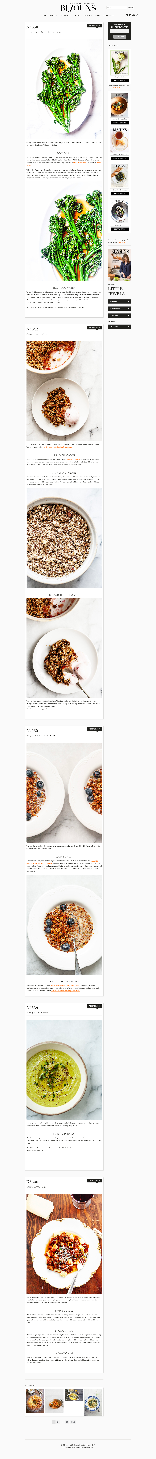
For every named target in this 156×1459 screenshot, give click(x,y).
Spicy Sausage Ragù (36, 1187)
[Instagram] (137, 15)
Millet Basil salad (79, 162)
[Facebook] (127, 15)
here (48, 1320)
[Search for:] (117, 7)
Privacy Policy (67, 1447)
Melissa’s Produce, (73, 459)
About (77, 15)
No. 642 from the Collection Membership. (58, 447)
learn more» (116, 87)
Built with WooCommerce (83, 1447)
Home (44, 15)
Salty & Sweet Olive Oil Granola (40, 735)
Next (73, 1422)
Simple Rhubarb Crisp (36, 334)
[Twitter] (130, 15)
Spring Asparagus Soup (37, 1012)
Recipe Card (94, 25)
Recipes (53, 15)
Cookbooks (66, 15)
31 (67, 1422)
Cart (97, 15)
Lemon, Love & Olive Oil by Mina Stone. (65, 985)
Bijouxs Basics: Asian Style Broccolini (43, 32)
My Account (108, 15)
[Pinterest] (133, 15)
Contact (88, 15)
